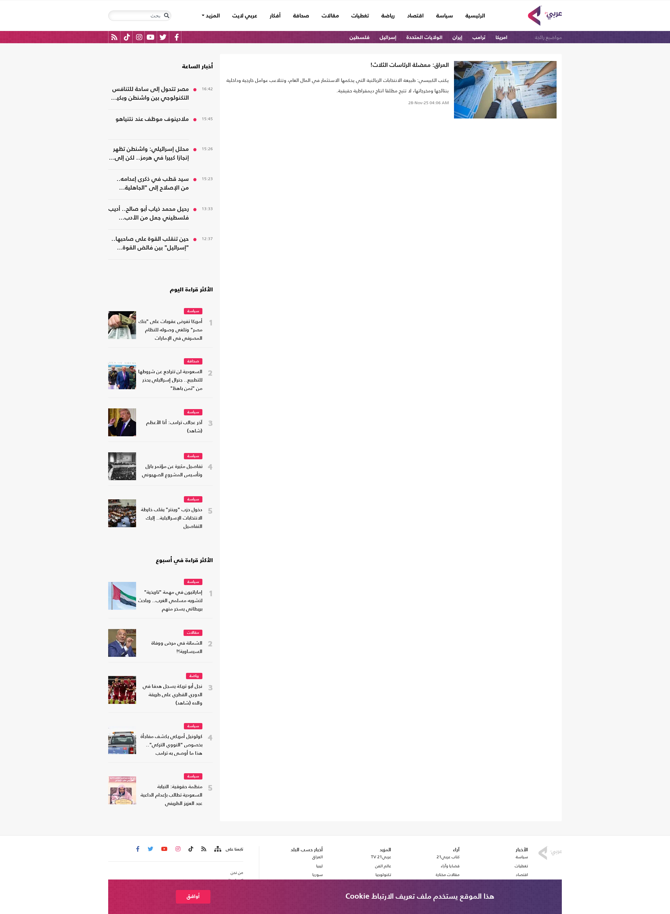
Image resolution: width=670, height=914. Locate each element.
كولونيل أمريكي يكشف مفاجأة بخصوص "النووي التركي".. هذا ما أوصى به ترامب (171, 745)
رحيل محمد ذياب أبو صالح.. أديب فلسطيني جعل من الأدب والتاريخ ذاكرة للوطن (149, 214)
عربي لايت (244, 16)
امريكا (501, 37)
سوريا (317, 874)
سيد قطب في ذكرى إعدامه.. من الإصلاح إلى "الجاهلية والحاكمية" (153, 184)
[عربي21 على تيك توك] (127, 37)
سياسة (444, 16)
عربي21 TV (381, 857)
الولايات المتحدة (424, 37)
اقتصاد (415, 16)
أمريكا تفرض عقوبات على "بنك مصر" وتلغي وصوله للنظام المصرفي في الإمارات (170, 330)
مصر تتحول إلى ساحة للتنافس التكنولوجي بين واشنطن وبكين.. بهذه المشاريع (149, 94)
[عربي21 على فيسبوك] (176, 37)
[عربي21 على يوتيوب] (150, 37)
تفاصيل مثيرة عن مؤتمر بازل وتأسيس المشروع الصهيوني (172, 470)
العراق (317, 857)
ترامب (478, 37)
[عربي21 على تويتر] (162, 37)
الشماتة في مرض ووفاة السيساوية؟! (176, 647)
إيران (457, 37)
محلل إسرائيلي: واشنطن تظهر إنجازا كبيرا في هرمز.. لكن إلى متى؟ (151, 154)
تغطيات (360, 16)
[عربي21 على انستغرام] (139, 37)
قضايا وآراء (450, 866)
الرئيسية (472, 16)
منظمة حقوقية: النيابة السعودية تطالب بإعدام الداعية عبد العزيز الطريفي (171, 795)
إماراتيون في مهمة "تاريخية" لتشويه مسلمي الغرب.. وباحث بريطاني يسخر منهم (170, 601)
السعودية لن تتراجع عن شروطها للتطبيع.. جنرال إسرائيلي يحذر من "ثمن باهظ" (170, 380)
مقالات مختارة (448, 874)
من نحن (237, 872)
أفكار (275, 16)
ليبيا (319, 866)
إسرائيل (388, 37)
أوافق (193, 896)
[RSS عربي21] (114, 37)
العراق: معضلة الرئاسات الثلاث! (409, 65)
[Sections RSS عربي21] (217, 849)
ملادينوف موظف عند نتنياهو (152, 119)
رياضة (388, 16)
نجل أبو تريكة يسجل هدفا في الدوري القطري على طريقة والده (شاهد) (172, 695)
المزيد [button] (212, 16)
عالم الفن (383, 866)
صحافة (301, 16)
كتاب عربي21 (448, 857)
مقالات (330, 16)
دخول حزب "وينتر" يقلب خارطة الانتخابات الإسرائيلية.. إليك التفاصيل (171, 518)
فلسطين (360, 37)
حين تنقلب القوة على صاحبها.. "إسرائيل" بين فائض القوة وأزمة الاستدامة (150, 244)
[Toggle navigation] (166, 15)
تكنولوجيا (383, 874)
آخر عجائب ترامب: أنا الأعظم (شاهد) (174, 427)
